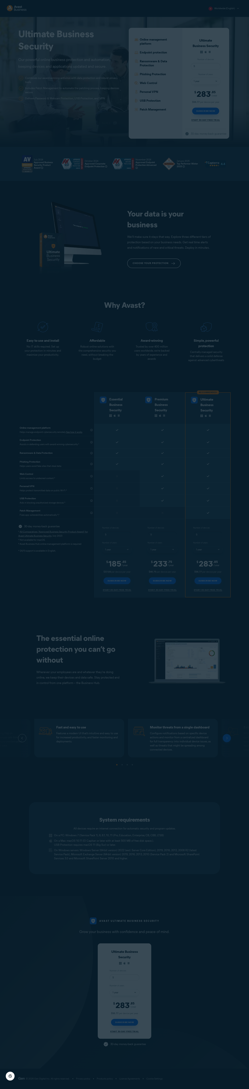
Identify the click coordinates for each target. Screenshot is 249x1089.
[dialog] (124, 544)
